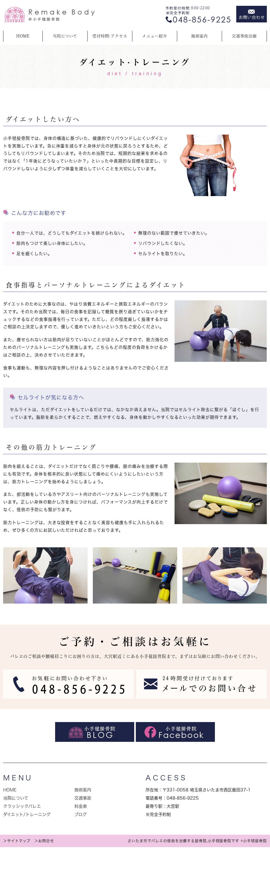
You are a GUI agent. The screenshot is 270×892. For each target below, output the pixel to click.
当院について (15, 798)
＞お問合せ (44, 841)
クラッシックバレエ (22, 806)
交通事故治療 (244, 36)
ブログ (80, 814)
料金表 (80, 806)
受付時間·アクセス (109, 36)
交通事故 (82, 798)
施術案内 (199, 36)
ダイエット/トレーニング (27, 814)
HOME (23, 36)
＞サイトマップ (16, 841)
